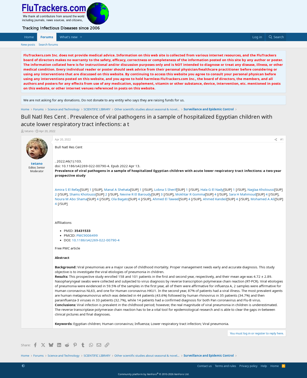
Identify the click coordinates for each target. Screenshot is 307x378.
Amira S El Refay (67, 189)
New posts (28, 44)
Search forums (48, 44)
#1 (282, 139)
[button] (81, 37)
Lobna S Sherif (165, 189)
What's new (69, 37)
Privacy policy (248, 366)
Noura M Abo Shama (71, 199)
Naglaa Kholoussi (260, 189)
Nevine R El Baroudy (135, 194)
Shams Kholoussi (82, 194)
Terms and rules (225, 366)
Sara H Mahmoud (242, 194)
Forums (46, 37)
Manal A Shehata (117, 189)
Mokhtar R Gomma (190, 194)
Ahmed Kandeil (215, 199)
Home (29, 37)
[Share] (276, 139)
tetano (28, 131)
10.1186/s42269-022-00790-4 (96, 240)
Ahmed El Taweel (166, 199)
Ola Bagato (120, 199)
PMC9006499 (87, 235)
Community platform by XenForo (153, 374)
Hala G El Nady (211, 189)
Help (264, 366)
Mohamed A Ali (263, 199)
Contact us (204, 366)
